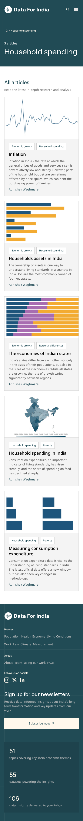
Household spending (51, 146)
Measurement (43, 644)
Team (18, 663)
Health (26, 636)
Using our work (35, 663)
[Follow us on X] (14, 680)
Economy (38, 636)
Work (7, 644)
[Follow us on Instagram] (6, 680)
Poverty (47, 445)
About (8, 663)
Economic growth (21, 146)
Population (12, 636)
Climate (25, 644)
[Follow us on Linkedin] (22, 680)
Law (16, 644)
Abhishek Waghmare (24, 189)
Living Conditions (59, 636)
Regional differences (51, 345)
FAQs (50, 663)
